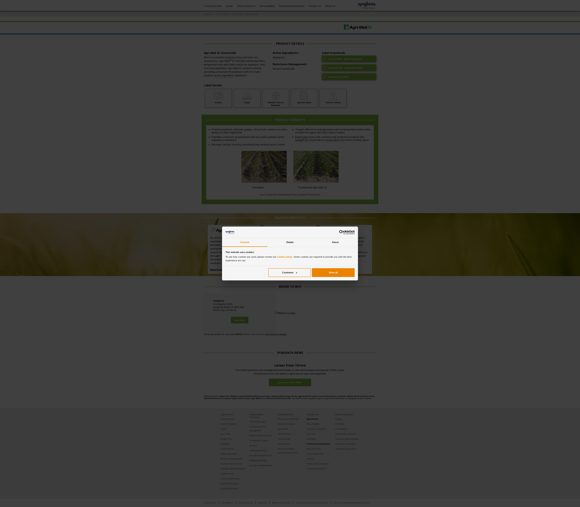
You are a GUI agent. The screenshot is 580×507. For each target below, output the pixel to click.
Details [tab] (290, 242)
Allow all (333, 272)
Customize (287, 272)
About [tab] (335, 242)
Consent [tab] (244, 242)
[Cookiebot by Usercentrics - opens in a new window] (341, 232)
